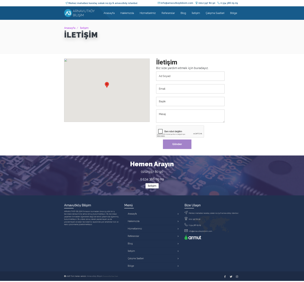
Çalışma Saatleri (215, 13)
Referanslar (168, 13)
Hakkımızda (127, 13)
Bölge (233, 13)
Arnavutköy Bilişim (95, 276)
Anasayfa (109, 13)
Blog (183, 13)
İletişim (196, 13)
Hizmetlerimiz (148, 13)
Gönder (177, 144)
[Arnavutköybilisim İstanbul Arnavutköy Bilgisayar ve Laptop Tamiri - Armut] (192, 237)
